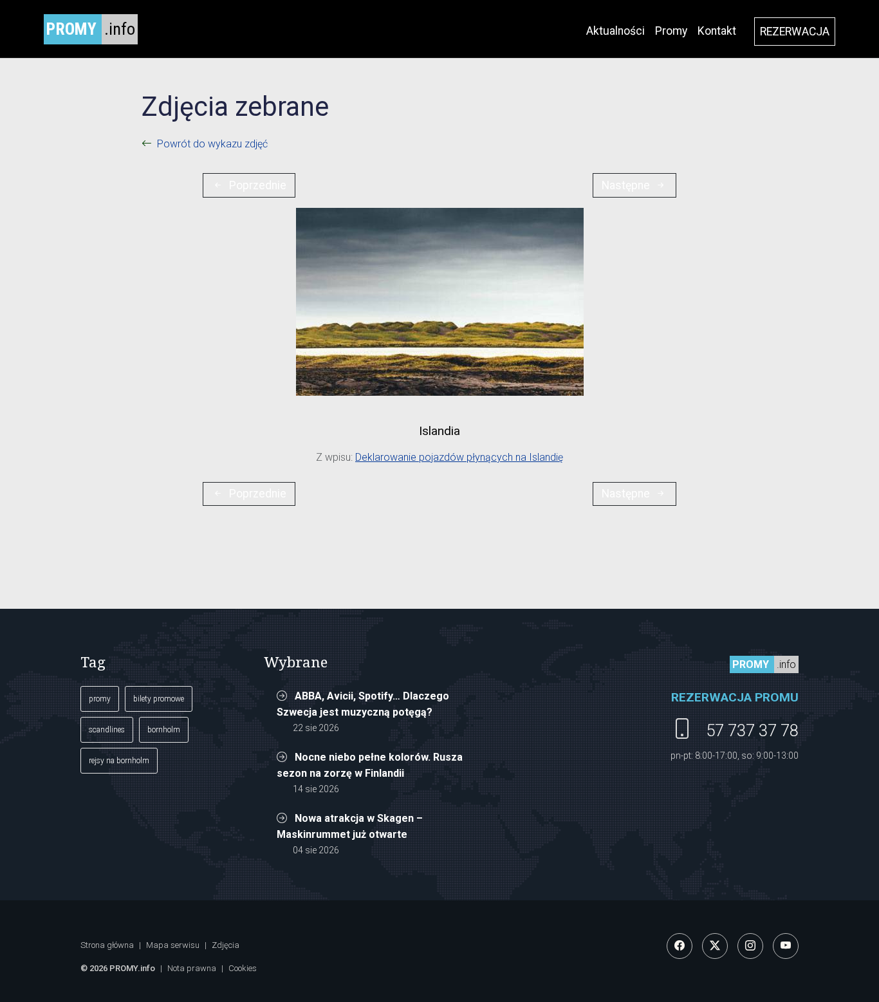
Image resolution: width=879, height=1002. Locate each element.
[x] (715, 946)
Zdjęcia (225, 945)
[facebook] (679, 946)
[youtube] (786, 946)
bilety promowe (158, 698)
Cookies (242, 968)
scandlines (107, 729)
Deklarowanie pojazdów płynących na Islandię (459, 457)
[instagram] (750, 946)
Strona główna (107, 945)
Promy (671, 30)
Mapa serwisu (172, 945)
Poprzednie (257, 185)
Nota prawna (191, 968)
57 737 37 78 (752, 730)
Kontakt (717, 30)
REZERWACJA (794, 31)
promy (100, 698)
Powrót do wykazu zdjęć (212, 144)
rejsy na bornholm (119, 760)
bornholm (163, 729)
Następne (626, 185)
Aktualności (615, 30)
